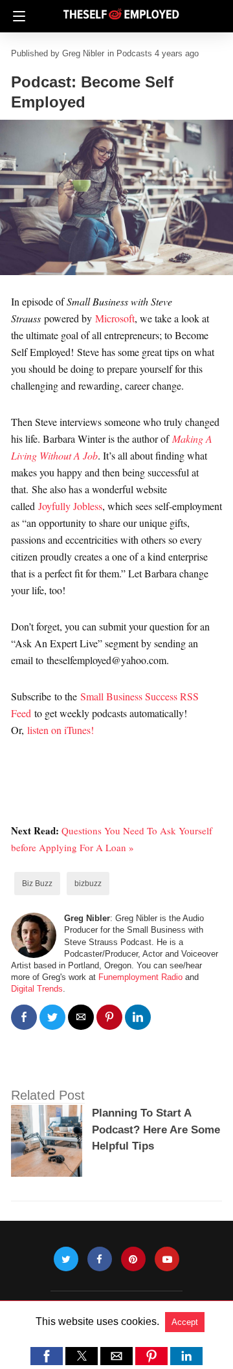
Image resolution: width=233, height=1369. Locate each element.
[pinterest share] (109, 1017)
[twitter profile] (66, 1259)
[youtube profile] (167, 1259)
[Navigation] (16, 16)
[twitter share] (52, 1017)
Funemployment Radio (140, 977)
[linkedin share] (138, 1017)
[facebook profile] (99, 1259)
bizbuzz (88, 883)
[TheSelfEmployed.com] (121, 8)
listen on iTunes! (60, 730)
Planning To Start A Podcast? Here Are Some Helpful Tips (156, 1129)
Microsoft (115, 318)
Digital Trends (37, 989)
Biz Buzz (37, 883)
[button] (46, 1356)
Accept (185, 1322)
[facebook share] (24, 1017)
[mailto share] (81, 1017)
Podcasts (134, 53)
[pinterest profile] (133, 1259)
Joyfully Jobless (70, 506)
